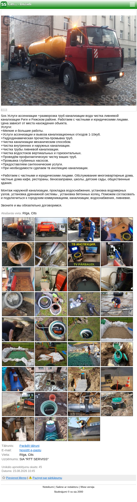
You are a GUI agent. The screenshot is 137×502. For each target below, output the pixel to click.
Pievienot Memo (16, 477)
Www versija (87, 487)
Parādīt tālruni (29, 446)
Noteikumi (48, 487)
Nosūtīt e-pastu (30, 450)
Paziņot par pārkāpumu (47, 477)
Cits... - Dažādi (19, 4)
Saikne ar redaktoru (67, 487)
